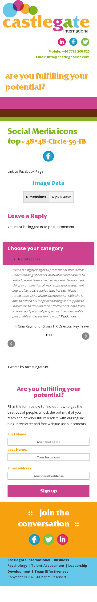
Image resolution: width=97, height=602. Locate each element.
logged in (35, 227)
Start (47, 335)
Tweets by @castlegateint (28, 367)
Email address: (20, 468)
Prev (11, 343)
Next (85, 336)
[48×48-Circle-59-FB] (48, 160)
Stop (50, 335)
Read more (68, 316)
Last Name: (17, 449)
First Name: (17, 434)
